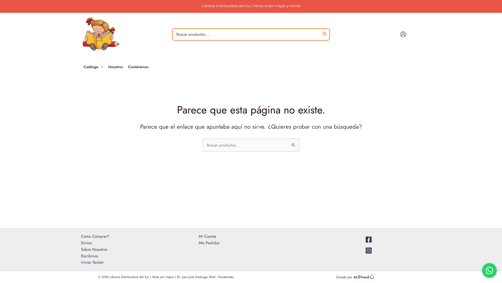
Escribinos (89, 256)
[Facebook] (368, 239)
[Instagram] (368, 250)
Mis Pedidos (209, 243)
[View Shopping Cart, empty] (416, 34)
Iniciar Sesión (92, 262)
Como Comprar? (95, 236)
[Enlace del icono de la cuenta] (403, 34)
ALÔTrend (361, 277)
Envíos (86, 243)
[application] (100, 67)
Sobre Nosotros (94, 249)
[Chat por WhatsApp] (489, 270)
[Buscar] (324, 34)
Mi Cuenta (207, 236)
